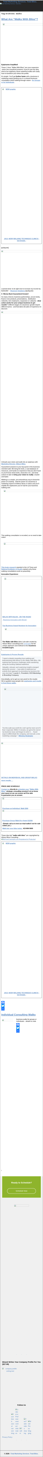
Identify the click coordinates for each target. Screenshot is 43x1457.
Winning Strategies (26, 736)
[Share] (21, 1009)
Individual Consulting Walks (18, 1014)
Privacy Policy (7, 1437)
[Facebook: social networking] (13, 1433)
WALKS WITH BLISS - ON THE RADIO (16, 617)
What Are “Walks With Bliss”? (19, 19)
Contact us (5, 789)
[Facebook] (21, 1002)
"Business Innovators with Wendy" (14, 620)
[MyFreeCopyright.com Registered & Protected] (18, 839)
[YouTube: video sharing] (26, 1433)
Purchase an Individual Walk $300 (15, 808)
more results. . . (7, 780)
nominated (27, 644)
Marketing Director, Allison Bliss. (13, 464)
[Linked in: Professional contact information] (17, 1433)
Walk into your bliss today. (12, 828)
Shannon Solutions (17, 291)
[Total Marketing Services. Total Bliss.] (21, 7)
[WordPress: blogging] (30, 1433)
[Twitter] (21, 1005)
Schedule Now (21, 1191)
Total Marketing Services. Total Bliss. (20, 2)
